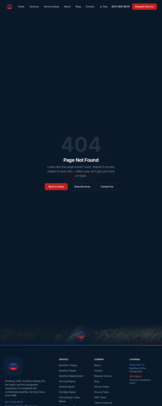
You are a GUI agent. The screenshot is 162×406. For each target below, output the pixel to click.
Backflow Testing (68, 365)
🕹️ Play (104, 6)
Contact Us (107, 186)
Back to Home (56, 186)
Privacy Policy (101, 392)
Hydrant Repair (67, 386)
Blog (78, 6)
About (67, 6)
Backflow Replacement (71, 376)
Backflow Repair (67, 370)
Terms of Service (103, 402)
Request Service (144, 6)
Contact (90, 6)
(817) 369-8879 (121, 6)
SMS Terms (100, 397)
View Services (82, 186)
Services (34, 6)
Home (21, 6)
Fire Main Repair (67, 392)
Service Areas (51, 6)
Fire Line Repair (67, 381)
